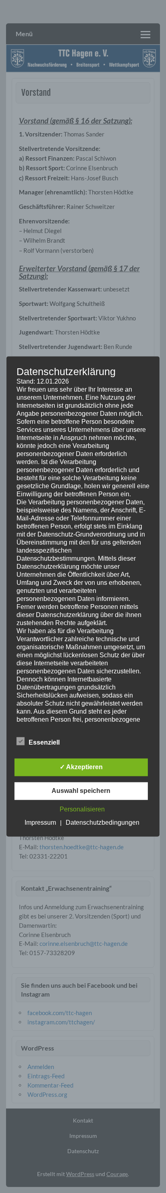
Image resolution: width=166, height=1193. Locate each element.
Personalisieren (82, 809)
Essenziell (44, 742)
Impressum (40, 822)
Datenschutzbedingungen (102, 822)
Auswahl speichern (81, 791)
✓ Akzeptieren (81, 767)
